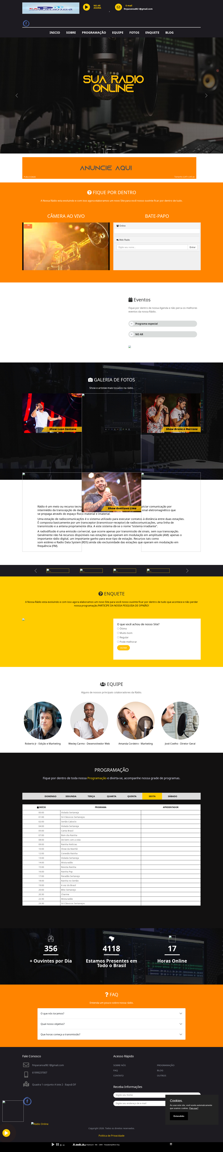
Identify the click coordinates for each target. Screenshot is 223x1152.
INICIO (55, 32)
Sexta (152, 796)
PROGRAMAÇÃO (94, 32)
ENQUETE (152, 32)
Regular (124, 637)
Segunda (71, 796)
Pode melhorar (128, 641)
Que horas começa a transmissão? (60, 1034)
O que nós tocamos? (52, 1013)
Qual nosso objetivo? (53, 1024)
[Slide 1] (108, 149)
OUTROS (161, 1075)
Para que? (193, 1108)
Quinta (131, 796)
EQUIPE (117, 32)
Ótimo (123, 628)
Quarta (111, 796)
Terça (91, 796)
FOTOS (134, 32)
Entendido (179, 1116)
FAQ (115, 1070)
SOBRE (71, 32)
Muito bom (126, 633)
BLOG (169, 32)
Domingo (50, 796)
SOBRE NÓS (119, 1065)
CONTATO (118, 1075)
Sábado (172, 796)
